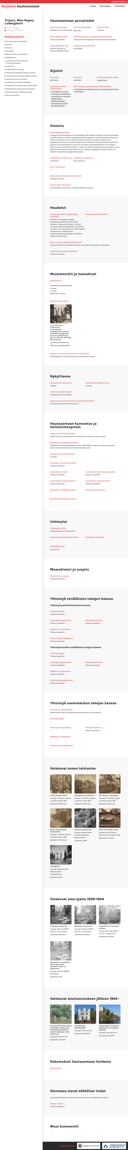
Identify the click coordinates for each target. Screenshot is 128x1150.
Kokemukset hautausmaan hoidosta (20, 89)
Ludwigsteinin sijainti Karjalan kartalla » (59, 104)
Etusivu (93, 6)
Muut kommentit (13, 95)
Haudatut (10, 51)
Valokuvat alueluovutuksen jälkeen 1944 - (22, 86)
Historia (9, 48)
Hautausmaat (105, 6)
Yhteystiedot (120, 6)
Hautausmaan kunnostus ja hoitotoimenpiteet (17, 62)
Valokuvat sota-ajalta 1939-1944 (18, 82)
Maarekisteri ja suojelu (15, 69)
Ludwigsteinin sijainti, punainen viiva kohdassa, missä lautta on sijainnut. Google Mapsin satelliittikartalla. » (61, 96)
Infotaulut (10, 66)
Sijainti (9, 45)
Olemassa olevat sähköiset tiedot (19, 92)
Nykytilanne (11, 57)
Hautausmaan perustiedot (16, 41)
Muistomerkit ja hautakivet (17, 54)
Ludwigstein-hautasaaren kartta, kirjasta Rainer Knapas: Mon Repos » (96, 90)
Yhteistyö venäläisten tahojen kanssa (20, 73)
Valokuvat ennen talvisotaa (16, 79)
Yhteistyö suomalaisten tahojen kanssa (21, 76)
